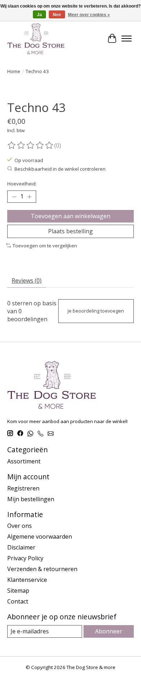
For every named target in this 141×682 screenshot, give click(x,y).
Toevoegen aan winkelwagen (70, 216)
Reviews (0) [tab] (27, 280)
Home (13, 71)
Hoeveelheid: (22, 183)
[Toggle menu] (126, 38)
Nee (57, 14)
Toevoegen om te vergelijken (45, 245)
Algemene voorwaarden (39, 536)
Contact (17, 601)
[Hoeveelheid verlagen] (14, 196)
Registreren (23, 488)
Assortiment (23, 461)
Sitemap (18, 590)
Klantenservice (27, 580)
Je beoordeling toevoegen (96, 311)
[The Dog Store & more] (35, 38)
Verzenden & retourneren (42, 569)
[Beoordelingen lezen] (30, 145)
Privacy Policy (25, 558)
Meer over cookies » (89, 14)
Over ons (19, 526)
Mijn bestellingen (30, 499)
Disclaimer (21, 547)
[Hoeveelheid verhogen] (29, 196)
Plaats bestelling (70, 231)
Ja (39, 14)
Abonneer (108, 631)
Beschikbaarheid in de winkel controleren (60, 169)
